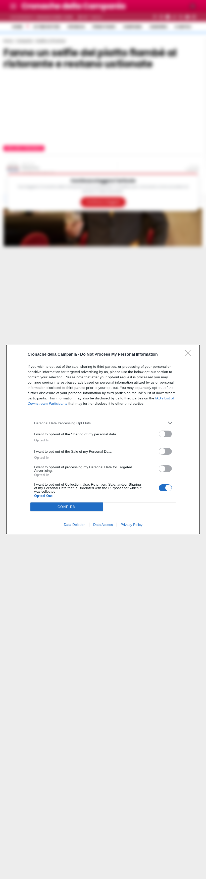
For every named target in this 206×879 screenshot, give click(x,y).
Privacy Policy (131, 525)
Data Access (103, 525)
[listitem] (103, 423)
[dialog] (103, 439)
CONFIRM (67, 507)
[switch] (165, 434)
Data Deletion (74, 525)
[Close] (190, 354)
